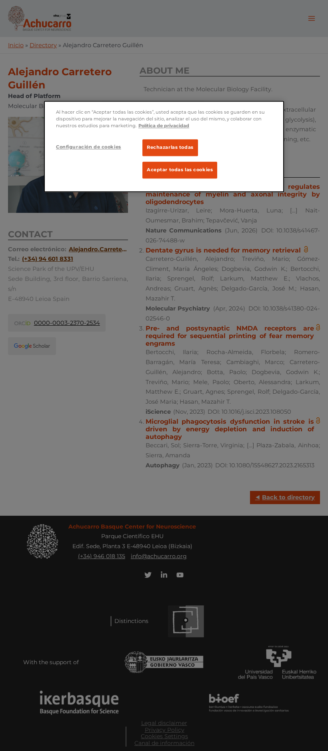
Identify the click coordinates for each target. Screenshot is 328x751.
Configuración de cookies (88, 147)
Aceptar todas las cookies (180, 170)
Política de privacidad (163, 125)
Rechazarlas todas (170, 147)
